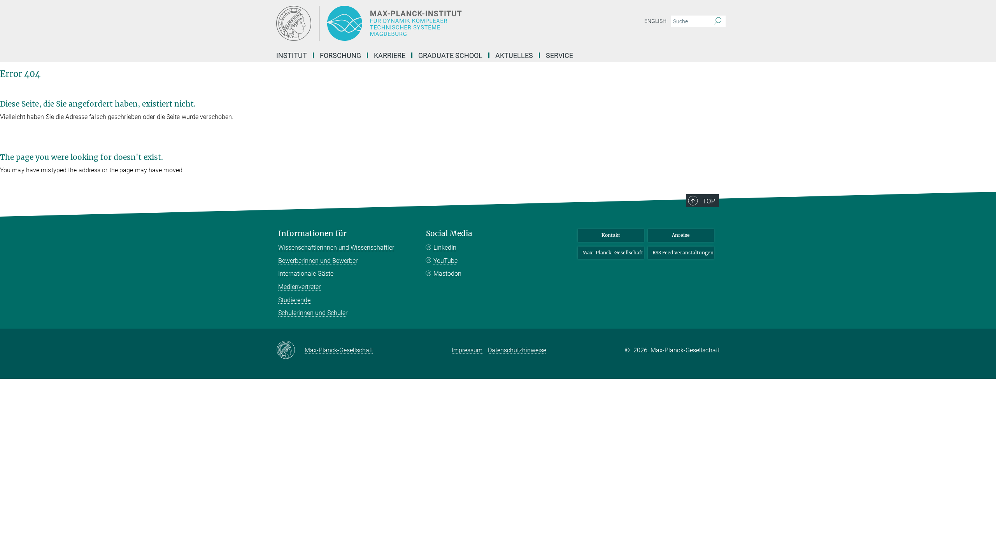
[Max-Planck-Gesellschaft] (290, 350)
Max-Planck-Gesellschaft (612, 253)
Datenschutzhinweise (517, 350)
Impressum (467, 350)
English (655, 21)
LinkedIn (444, 247)
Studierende (294, 300)
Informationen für (312, 233)
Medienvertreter (299, 286)
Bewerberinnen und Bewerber (318, 260)
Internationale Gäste (305, 273)
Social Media (449, 233)
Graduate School (450, 55)
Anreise (681, 235)
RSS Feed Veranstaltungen (683, 253)
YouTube (445, 260)
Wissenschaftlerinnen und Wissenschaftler (336, 247)
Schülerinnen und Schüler (312, 313)
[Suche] (718, 21)
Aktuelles (514, 55)
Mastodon (447, 273)
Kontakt (610, 235)
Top (709, 201)
